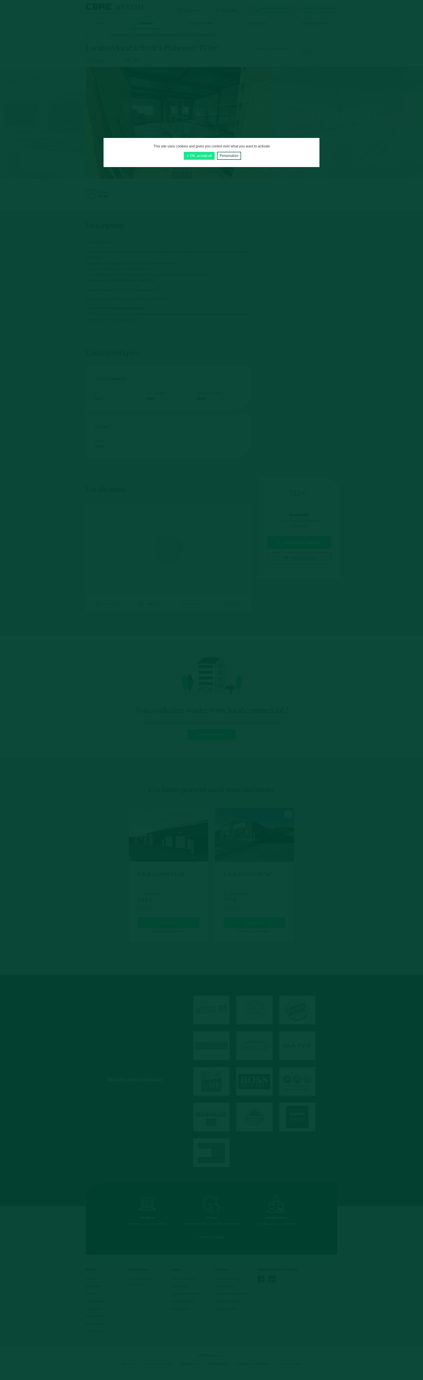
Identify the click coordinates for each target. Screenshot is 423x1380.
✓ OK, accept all (199, 156)
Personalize (229, 156)
